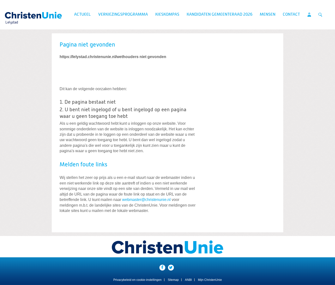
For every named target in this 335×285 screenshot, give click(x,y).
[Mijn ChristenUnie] (309, 15)
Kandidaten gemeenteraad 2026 (219, 14)
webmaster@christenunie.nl (146, 200)
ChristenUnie (11, 13)
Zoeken (320, 15)
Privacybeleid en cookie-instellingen (137, 280)
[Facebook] (162, 268)
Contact (291, 14)
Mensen (267, 14)
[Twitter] (171, 268)
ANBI (188, 280)
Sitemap (173, 280)
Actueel (82, 14)
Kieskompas (167, 14)
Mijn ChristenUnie (210, 280)
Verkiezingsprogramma (123, 14)
